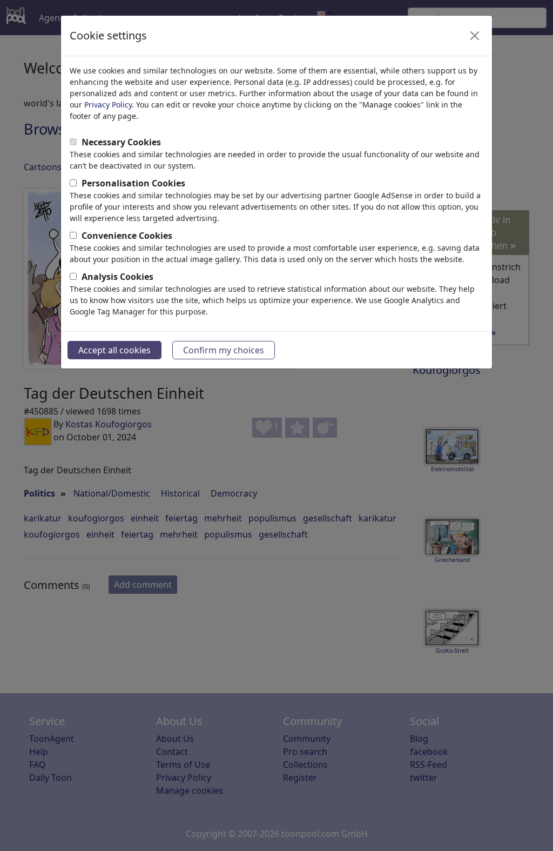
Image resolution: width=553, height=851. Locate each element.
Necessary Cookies (121, 142)
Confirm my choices (223, 350)
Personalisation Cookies (133, 183)
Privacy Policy (108, 104)
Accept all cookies (114, 350)
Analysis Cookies (117, 277)
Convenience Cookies (127, 236)
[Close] (474, 35)
